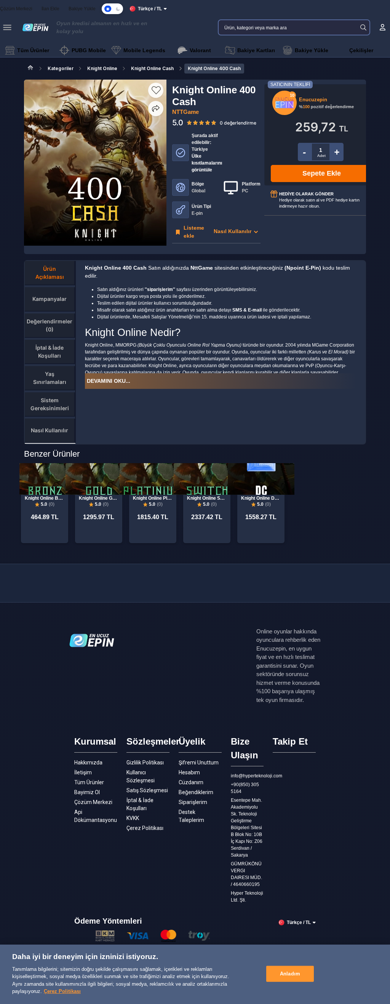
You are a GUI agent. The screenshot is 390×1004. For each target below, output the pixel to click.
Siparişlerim (193, 802)
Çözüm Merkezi (93, 802)
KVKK (132, 818)
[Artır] (337, 152)
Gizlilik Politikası (145, 762)
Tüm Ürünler (89, 782)
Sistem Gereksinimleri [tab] (49, 404)
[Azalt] (304, 152)
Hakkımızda (88, 762)
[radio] (189, 122)
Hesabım (189, 772)
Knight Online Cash (152, 68)
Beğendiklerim (196, 792)
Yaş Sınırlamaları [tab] (49, 378)
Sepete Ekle (321, 173)
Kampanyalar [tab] (49, 299)
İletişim (83, 772)
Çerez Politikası (144, 828)
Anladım (290, 974)
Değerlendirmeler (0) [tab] (49, 325)
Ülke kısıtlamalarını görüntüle (207, 163)
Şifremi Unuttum (199, 762)
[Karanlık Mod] (112, 8)
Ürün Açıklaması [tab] (49, 272)
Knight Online (102, 68)
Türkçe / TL (150, 8)
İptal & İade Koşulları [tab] (49, 351)
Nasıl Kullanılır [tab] (49, 430)
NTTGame (185, 112)
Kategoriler (61, 68)
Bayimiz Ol (87, 792)
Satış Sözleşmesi (147, 790)
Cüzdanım (191, 782)
